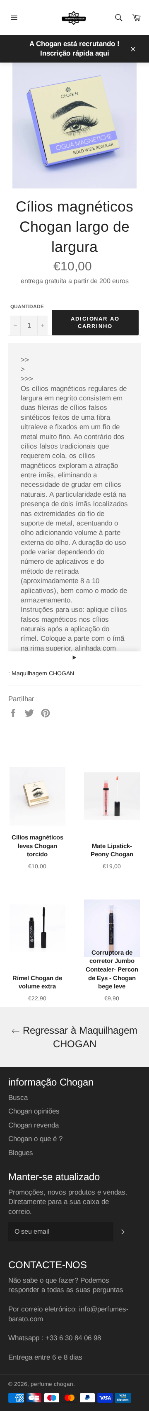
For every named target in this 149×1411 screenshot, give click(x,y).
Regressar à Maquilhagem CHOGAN (78, 1037)
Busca (18, 1098)
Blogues (20, 1153)
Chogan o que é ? (35, 1139)
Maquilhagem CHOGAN (43, 673)
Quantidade (27, 306)
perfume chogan (52, 1384)
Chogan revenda (33, 1125)
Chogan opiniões (34, 1111)
